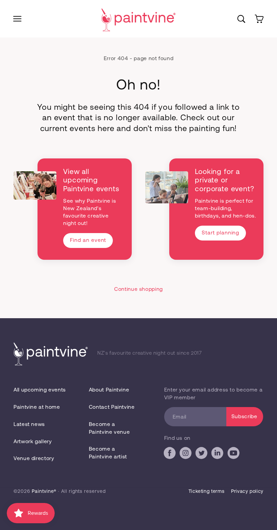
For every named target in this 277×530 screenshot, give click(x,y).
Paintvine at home (37, 406)
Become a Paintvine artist (108, 452)
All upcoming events (40, 389)
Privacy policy (247, 491)
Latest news (29, 424)
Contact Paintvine (112, 406)
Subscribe (244, 416)
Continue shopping (138, 288)
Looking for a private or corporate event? (224, 180)
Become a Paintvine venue (109, 428)
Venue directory (34, 458)
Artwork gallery (33, 441)
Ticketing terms (206, 491)
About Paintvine (109, 389)
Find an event (88, 239)
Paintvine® (44, 491)
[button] (17, 18)
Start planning (220, 232)
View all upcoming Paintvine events (91, 180)
